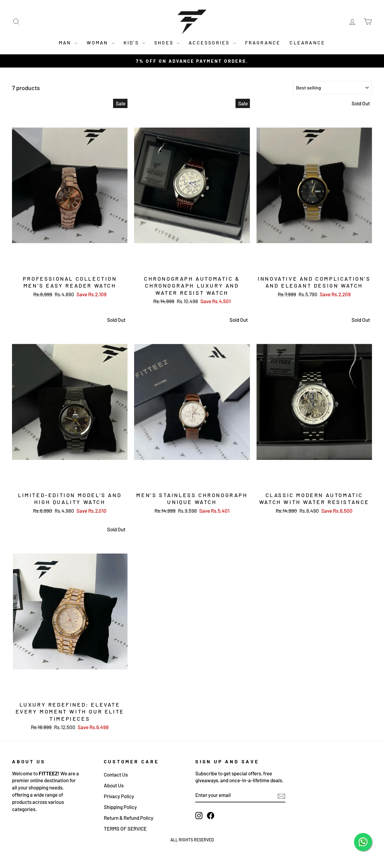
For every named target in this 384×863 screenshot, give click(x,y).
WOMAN (98, 42)
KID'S (132, 42)
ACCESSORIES (210, 42)
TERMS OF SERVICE (125, 828)
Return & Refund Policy (128, 818)
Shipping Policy (120, 807)
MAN (66, 42)
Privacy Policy (119, 796)
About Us (114, 785)
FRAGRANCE (263, 42)
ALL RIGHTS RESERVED (192, 839)
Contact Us (116, 774)
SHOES (164, 42)
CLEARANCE (307, 42)
